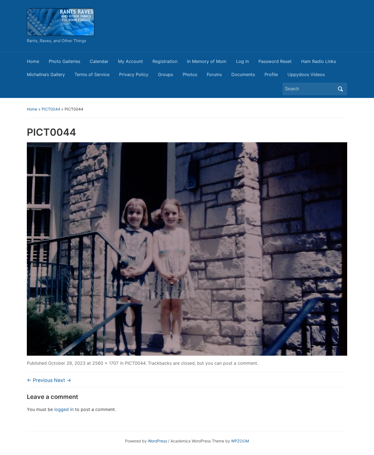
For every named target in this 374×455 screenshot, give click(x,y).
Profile (271, 74)
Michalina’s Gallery (46, 74)
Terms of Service (92, 74)
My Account (130, 61)
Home (33, 61)
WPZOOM (240, 441)
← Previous (40, 380)
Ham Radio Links (318, 61)
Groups (165, 74)
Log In (242, 61)
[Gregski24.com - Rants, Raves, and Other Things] (60, 21)
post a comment (240, 363)
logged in (64, 409)
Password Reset (275, 61)
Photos (190, 74)
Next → (62, 380)
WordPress (157, 441)
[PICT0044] (187, 248)
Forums (214, 74)
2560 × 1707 (105, 363)
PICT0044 (51, 109)
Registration (165, 61)
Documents (243, 74)
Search (340, 88)
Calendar (99, 61)
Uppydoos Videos (306, 74)
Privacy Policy (133, 74)
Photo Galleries (64, 61)
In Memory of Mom (206, 61)
